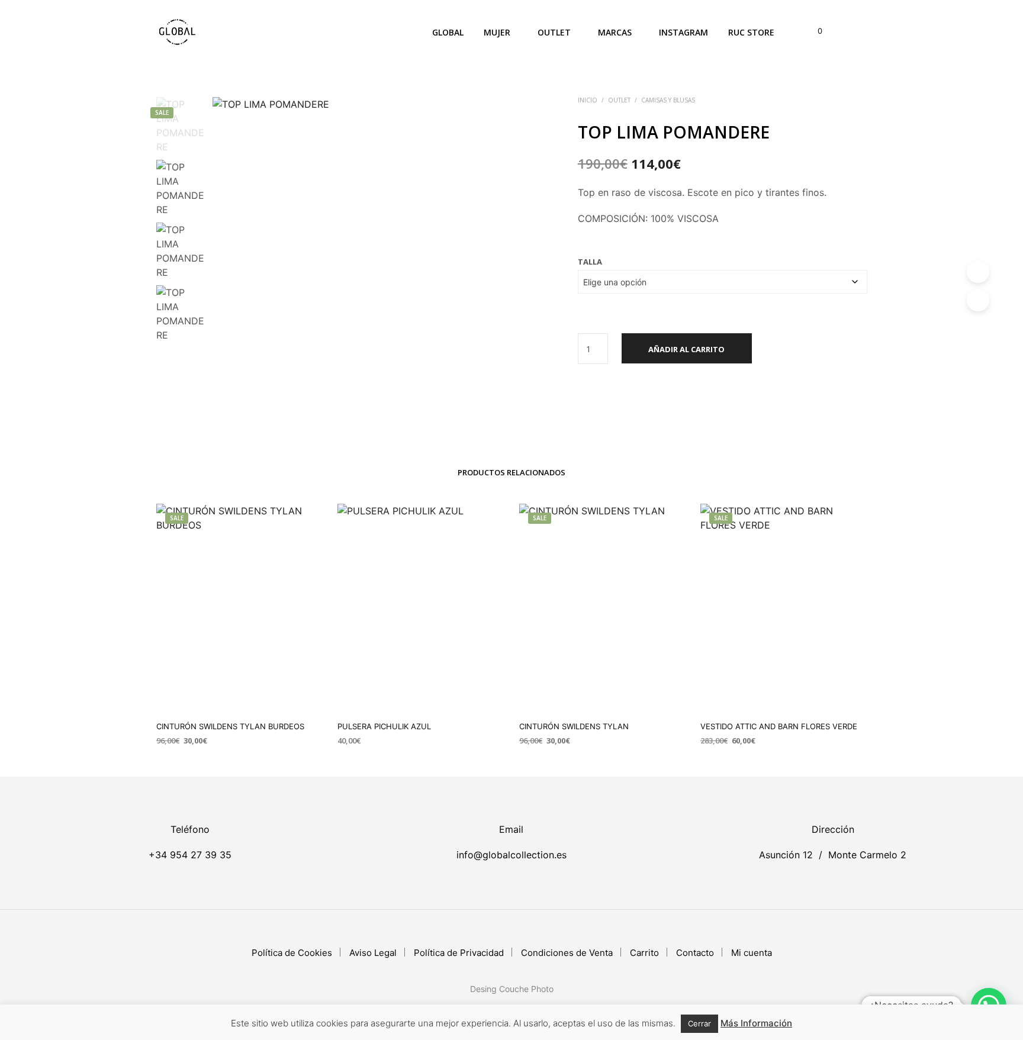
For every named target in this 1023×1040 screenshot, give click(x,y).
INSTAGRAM (683, 32)
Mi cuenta (751, 952)
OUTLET (554, 32)
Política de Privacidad (459, 952)
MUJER (497, 32)
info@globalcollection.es (511, 855)
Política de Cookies (292, 952)
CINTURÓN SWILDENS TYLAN (574, 726)
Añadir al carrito (686, 349)
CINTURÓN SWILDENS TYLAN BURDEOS (230, 726)
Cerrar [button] (699, 1023)
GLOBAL (448, 32)
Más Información (756, 1023)
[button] (813, 31)
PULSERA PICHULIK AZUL (384, 726)
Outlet (619, 100)
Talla (590, 261)
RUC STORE (751, 32)
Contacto (695, 952)
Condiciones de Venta (567, 952)
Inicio (587, 100)
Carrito (644, 952)
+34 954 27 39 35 (190, 855)
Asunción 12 (786, 855)
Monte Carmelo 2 (867, 855)
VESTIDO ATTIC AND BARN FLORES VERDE (778, 726)
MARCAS (615, 32)
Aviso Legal (373, 952)
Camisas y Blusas (668, 100)
